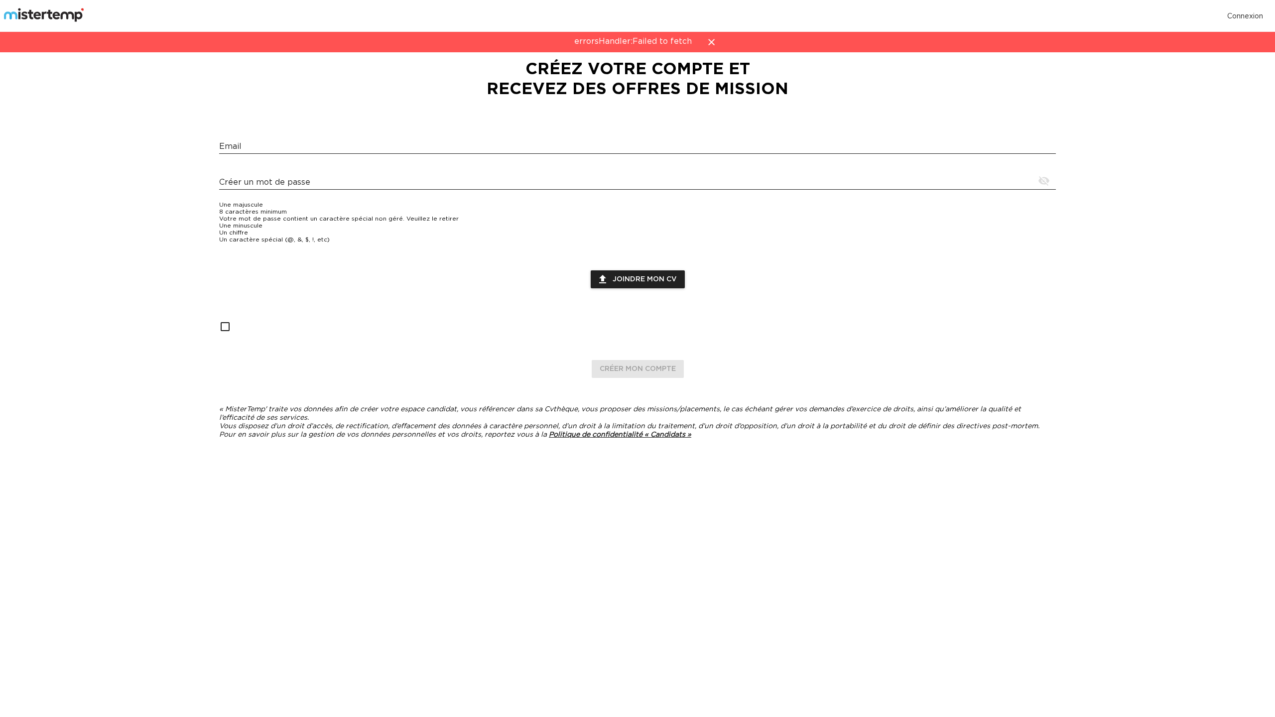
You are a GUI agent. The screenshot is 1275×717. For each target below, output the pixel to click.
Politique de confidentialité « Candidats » (620, 434)
